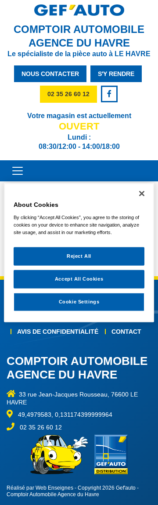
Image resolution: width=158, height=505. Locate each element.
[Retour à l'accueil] (79, 10)
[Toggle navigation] (13, 170)
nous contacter (50, 73)
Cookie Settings (79, 301)
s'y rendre (116, 73)
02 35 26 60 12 (68, 93)
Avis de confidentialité (57, 331)
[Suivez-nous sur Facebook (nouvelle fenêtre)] (109, 94)
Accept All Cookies (79, 278)
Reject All (79, 256)
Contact (126, 331)
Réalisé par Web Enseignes (40, 488)
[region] (79, 252)
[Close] (141, 193)
